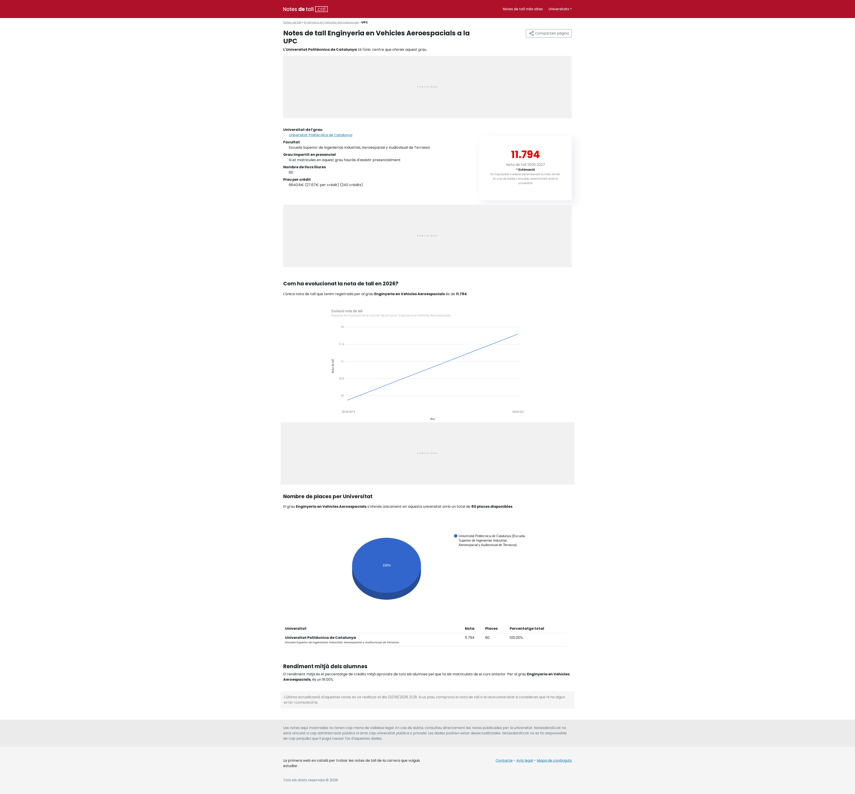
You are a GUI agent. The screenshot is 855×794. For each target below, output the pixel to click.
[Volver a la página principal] (305, 8)
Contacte (504, 760)
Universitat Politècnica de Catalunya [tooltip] (320, 135)
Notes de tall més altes (523, 9)
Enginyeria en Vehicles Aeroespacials (331, 22)
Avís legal (524, 760)
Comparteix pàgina (551, 33)
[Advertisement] (427, 87)
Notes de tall (292, 22)
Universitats (558, 9)
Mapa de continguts (554, 760)
